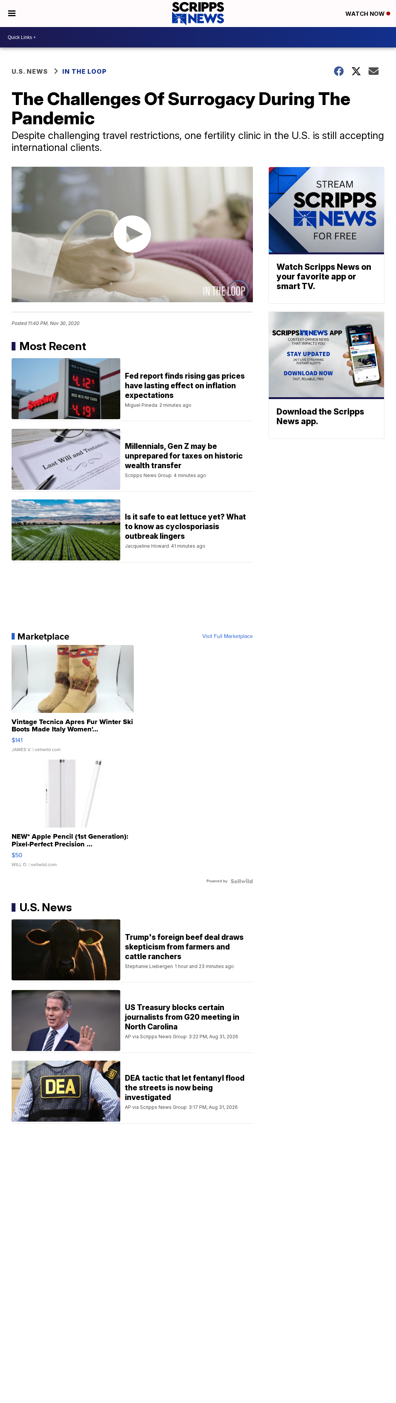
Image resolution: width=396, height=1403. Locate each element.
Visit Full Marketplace (227, 636)
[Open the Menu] (12, 13)
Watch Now (365, 13)
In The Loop (84, 71)
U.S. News (30, 71)
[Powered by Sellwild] (241, 881)
